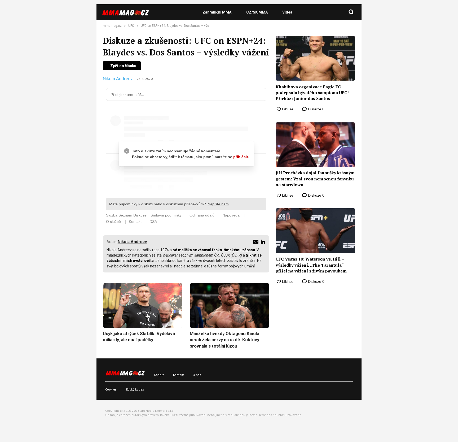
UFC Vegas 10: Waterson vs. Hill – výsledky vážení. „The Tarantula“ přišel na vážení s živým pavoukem (311, 265)
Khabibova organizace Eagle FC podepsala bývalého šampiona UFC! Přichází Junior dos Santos (312, 93)
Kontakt (178, 375)
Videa (287, 12)
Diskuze (315, 109)
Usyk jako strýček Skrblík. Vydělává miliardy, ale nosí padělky (139, 337)
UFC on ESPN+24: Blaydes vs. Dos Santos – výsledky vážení (184, 26)
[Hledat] (351, 12)
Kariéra (159, 375)
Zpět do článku (123, 66)
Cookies (111, 389)
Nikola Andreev (118, 78)
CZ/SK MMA (257, 12)
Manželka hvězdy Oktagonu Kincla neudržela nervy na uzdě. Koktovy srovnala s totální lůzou (224, 340)
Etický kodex (135, 389)
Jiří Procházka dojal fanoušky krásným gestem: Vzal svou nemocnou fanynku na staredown (315, 179)
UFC (131, 26)
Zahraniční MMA (216, 12)
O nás (197, 375)
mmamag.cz (112, 26)
